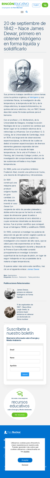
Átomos (15, 277)
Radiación (23, 277)
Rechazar (25, 465)
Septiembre (12, 275)
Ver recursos (20, 415)
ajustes (26, 451)
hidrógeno (34, 97)
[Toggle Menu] (22, 12)
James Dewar (33, 269)
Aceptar (25, 460)
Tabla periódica (34, 277)
